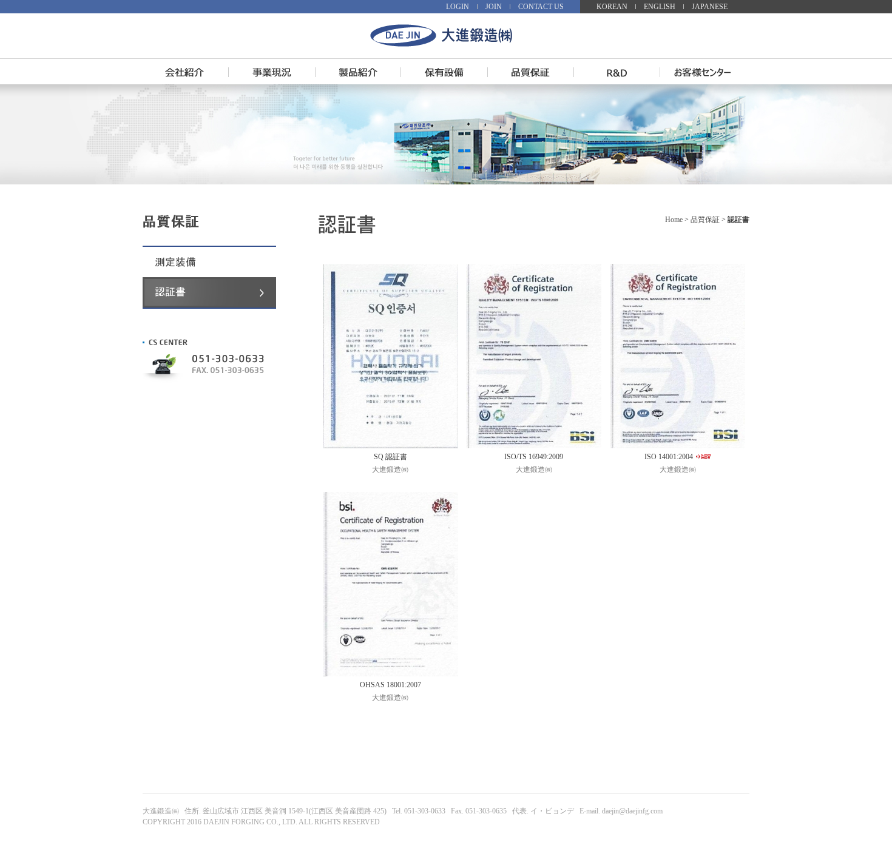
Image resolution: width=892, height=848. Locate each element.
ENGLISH (659, 6)
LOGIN (457, 6)
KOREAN (611, 6)
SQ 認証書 (390, 457)
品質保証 (705, 219)
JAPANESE (710, 6)
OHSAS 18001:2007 (390, 685)
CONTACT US (541, 6)
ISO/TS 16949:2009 (533, 457)
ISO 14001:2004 (668, 457)
